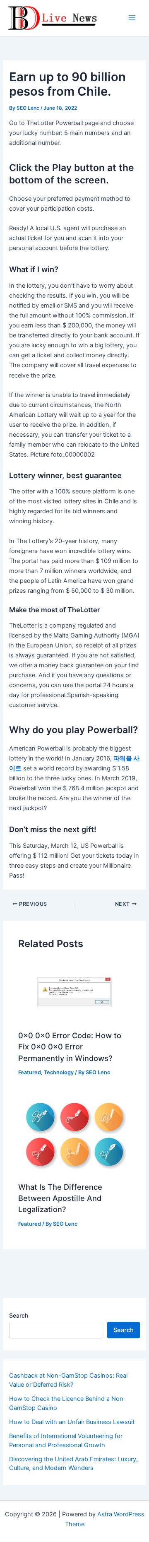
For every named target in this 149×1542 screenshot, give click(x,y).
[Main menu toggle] (132, 18)
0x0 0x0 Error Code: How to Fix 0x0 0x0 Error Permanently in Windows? (69, 1047)
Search (18, 1315)
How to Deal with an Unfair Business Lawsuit (72, 1422)
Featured (29, 1072)
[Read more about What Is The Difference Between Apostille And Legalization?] (74, 1134)
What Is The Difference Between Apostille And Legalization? (60, 1198)
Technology (59, 1072)
